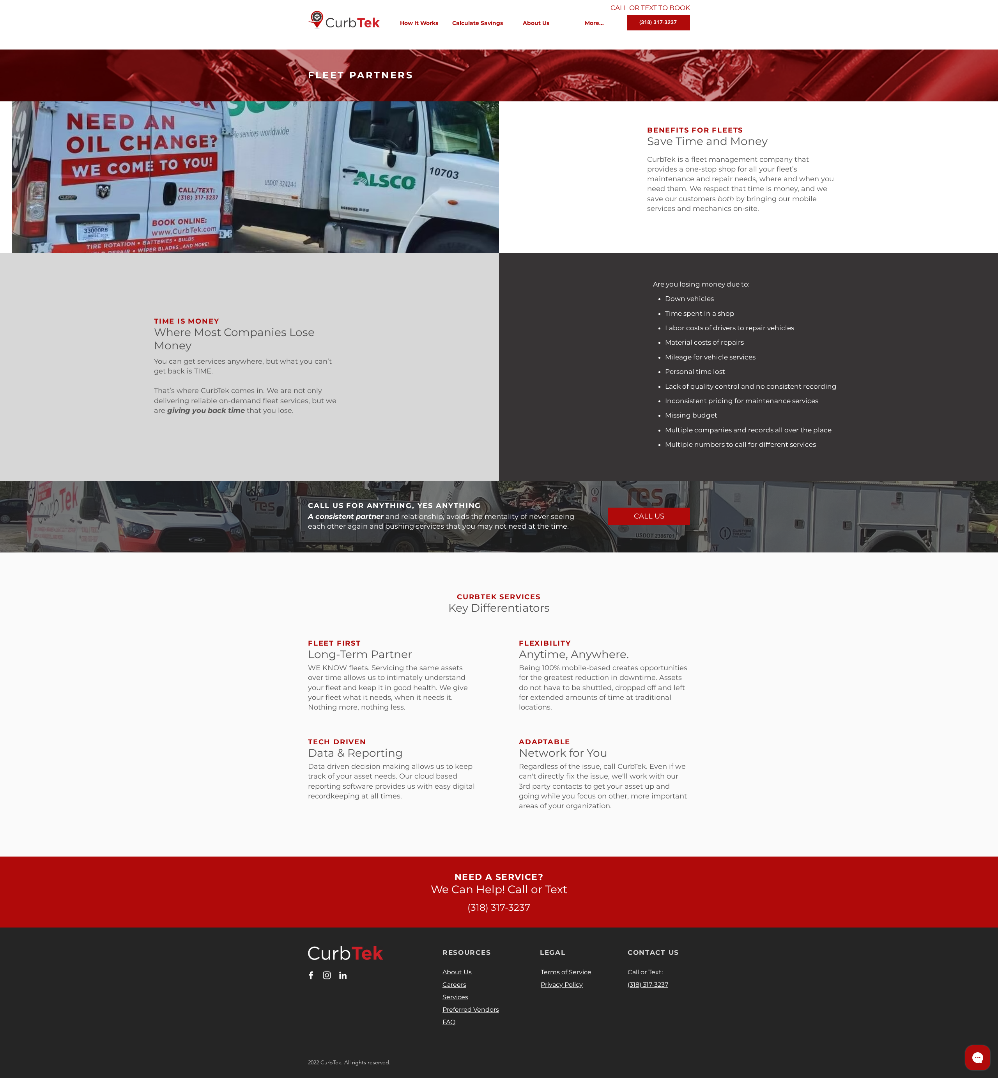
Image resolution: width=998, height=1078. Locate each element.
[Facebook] (311, 975)
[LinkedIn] (343, 975)
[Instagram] (327, 975)
